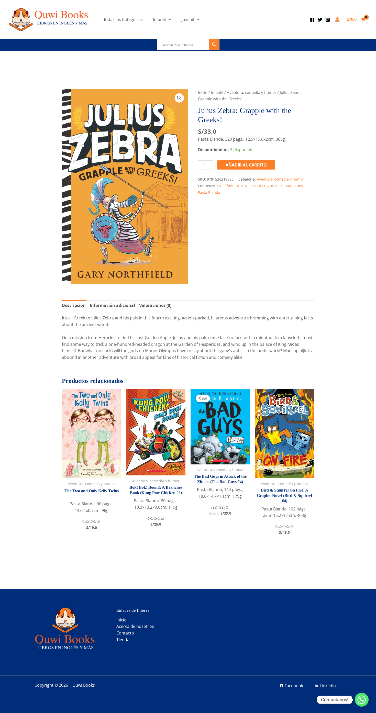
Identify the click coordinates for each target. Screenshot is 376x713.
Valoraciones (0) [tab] (155, 305)
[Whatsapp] (362, 700)
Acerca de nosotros (135, 626)
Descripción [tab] (74, 305)
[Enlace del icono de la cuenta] (337, 19)
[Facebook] (312, 19)
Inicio (202, 92)
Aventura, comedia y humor (251, 92)
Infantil (159, 19)
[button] (179, 98)
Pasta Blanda (209, 192)
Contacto (125, 633)
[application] (168, 19)
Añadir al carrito (246, 165)
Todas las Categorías (123, 19)
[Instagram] (327, 19)
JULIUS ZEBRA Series (285, 185)
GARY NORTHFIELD (251, 185)
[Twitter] (320, 19)
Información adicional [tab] (112, 305)
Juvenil (188, 19)
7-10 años (224, 185)
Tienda (122, 639)
